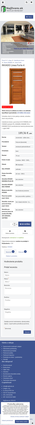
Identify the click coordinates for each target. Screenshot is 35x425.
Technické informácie (9, 380)
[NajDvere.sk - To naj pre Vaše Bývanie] (17, 53)
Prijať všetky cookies (22, 421)
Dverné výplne (7, 376)
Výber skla (6, 369)
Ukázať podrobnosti (7, 420)
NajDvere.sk (6, 400)
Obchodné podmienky (10, 348)
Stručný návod (7, 365)
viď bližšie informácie (23, 113)
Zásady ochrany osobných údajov (19, 416)
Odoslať (27, 332)
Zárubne (5, 372)
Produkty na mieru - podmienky (12, 357)
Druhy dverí (6, 367)
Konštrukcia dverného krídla (11, 374)
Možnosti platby (8, 353)
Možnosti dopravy (8, 355)
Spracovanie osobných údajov (12, 346)
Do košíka (25, 224)
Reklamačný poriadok (9, 351)
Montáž (5, 359)
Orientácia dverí (8, 378)
